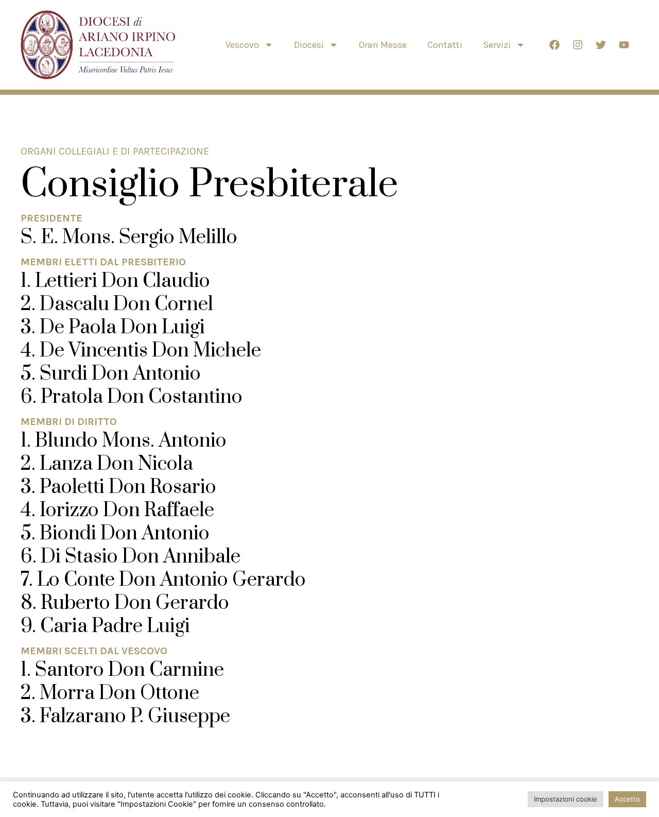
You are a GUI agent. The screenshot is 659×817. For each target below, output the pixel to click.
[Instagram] (577, 45)
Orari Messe (383, 44)
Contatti (444, 44)
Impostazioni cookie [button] (565, 799)
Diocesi (309, 44)
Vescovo (242, 44)
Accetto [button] (627, 799)
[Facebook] (554, 45)
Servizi (497, 44)
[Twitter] (601, 45)
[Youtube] (624, 45)
